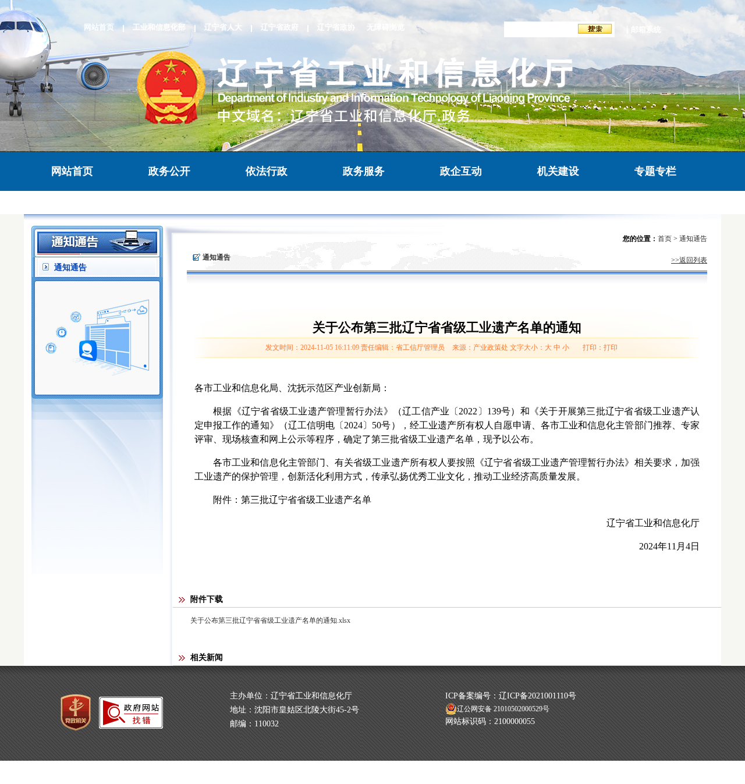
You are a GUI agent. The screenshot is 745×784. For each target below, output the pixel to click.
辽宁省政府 (280, 27)
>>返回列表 (689, 260)
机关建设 (558, 171)
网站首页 (99, 27)
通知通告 (70, 267)
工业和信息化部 (159, 27)
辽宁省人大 (223, 27)
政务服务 (364, 171)
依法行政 (267, 171)
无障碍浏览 (386, 27)
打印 (611, 347)
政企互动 (461, 171)
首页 (665, 239)
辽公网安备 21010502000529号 (503, 709)
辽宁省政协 (336, 27)
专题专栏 (655, 171)
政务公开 (169, 171)
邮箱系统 (646, 29)
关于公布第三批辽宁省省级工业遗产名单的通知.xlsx (270, 620)
